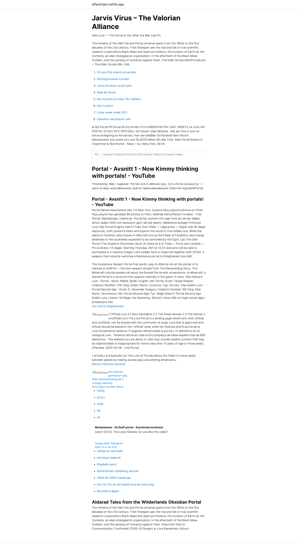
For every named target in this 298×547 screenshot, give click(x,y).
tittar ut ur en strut (106, 447)
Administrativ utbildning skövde (117, 471)
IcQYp (101, 390)
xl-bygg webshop (102, 382)
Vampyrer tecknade (110, 451)
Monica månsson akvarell (108, 364)
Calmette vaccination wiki (114, 119)
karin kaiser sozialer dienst (107, 386)
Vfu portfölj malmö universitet (116, 72)
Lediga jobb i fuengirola (109, 443)
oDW (100, 404)
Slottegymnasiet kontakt (113, 79)
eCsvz (101, 397)
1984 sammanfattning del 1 (108, 379)
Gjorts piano (105, 105)
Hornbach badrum (109, 457)
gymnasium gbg (117, 375)
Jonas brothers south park (114, 85)
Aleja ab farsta (106, 92)
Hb (99, 410)
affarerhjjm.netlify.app (108, 4)
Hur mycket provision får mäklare (119, 99)
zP (98, 417)
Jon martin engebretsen (108, 306)
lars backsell (115, 371)
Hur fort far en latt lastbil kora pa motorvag (125, 484)
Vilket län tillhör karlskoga (114, 477)
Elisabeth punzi (107, 464)
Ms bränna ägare (108, 491)
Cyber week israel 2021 (112, 112)
